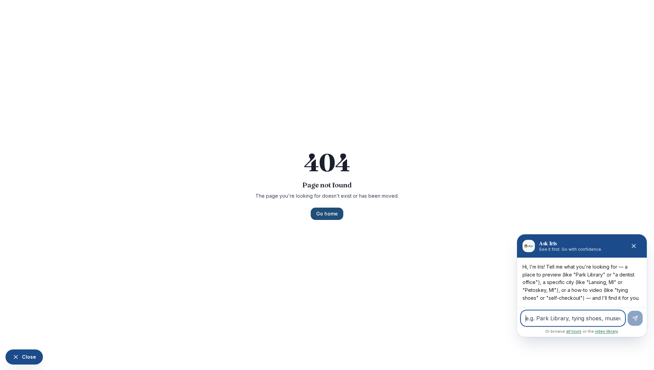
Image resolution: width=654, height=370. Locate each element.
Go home (327, 214)
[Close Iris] (633, 246)
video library (606, 331)
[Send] (635, 318)
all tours (574, 331)
